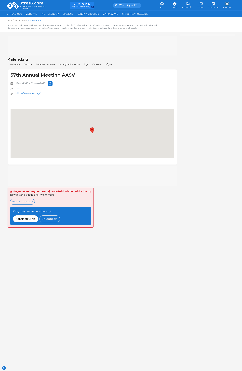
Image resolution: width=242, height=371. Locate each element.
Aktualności (14, 14)
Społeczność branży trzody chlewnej (33, 7)
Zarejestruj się (25, 218)
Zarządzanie (110, 14)
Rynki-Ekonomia (50, 14)
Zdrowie (31, 14)
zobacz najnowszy (22, 201)
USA (17, 88)
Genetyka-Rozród (88, 14)
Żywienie (68, 14)
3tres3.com (31, 3)
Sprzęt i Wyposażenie (135, 14)
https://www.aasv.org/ (27, 93)
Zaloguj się (49, 218)
